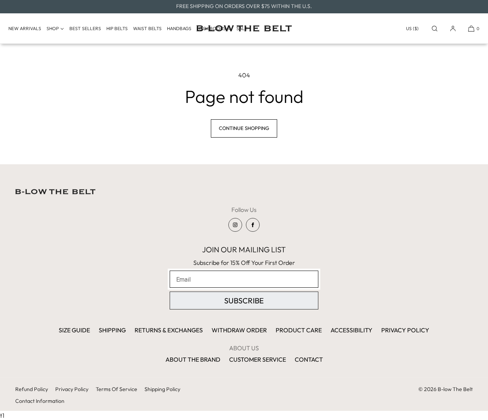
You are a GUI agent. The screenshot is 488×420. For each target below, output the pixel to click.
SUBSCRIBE (244, 300)
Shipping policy (162, 389)
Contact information (39, 401)
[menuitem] (27, 28)
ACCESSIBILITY (351, 330)
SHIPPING (112, 330)
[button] (434, 28)
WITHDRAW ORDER (239, 330)
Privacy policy (71, 389)
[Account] (453, 28)
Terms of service (116, 389)
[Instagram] (235, 224)
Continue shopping (244, 128)
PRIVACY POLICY (405, 330)
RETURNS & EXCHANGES (169, 330)
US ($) (412, 28)
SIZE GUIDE (74, 330)
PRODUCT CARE (299, 330)
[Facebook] (252, 224)
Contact (309, 359)
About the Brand (192, 359)
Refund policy (31, 389)
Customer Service (257, 359)
